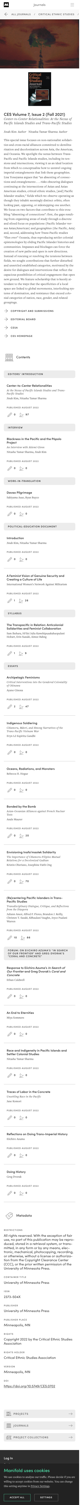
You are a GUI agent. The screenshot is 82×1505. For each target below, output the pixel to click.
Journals (39, 4)
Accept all (17, 1497)
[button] (8, 1458)
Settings (46, 1497)
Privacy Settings (40, 1486)
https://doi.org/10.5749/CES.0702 (29, 1385)
